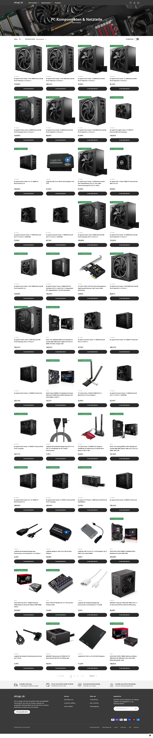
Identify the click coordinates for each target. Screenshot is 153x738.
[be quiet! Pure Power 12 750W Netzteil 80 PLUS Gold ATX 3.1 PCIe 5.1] (124, 59)
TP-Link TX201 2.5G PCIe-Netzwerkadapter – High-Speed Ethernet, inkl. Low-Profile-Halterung (92, 288)
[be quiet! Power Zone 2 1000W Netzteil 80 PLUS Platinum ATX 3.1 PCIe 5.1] (28, 110)
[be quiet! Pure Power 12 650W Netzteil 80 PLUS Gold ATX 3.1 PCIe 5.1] (92, 59)
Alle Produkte (33, 3)
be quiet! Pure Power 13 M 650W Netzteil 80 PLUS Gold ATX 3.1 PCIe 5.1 (92, 131)
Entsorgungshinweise (94, 727)
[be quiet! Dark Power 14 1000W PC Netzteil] (28, 374)
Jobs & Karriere (94, 703)
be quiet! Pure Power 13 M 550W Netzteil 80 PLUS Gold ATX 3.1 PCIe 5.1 (124, 287)
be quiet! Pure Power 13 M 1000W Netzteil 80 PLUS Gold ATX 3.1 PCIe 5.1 (28, 79)
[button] (138, 2)
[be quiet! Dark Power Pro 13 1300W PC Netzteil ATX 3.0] (28, 480)
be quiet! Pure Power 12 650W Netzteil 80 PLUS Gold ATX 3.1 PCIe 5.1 (91, 79)
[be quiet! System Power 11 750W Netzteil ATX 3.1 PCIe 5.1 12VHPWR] (28, 215)
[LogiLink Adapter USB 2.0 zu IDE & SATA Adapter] (60, 532)
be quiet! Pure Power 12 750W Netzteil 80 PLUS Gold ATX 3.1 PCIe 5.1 (123, 79)
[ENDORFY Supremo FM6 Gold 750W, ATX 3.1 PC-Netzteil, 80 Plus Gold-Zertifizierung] (124, 583)
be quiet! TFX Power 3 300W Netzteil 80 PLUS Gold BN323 (92, 501)
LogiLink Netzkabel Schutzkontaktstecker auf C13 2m (28, 657)
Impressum (136, 727)
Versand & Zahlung (69, 703)
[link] (60, 676)
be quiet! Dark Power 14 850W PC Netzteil (123, 500)
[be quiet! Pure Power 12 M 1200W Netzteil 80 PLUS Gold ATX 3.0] (28, 267)
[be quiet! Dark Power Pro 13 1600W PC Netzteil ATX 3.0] (28, 162)
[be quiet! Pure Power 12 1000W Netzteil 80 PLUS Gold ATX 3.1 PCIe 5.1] (124, 215)
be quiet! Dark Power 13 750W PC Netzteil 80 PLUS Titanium (60, 501)
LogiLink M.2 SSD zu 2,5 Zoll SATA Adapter (91, 656)
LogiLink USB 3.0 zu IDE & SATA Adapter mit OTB (60, 182)
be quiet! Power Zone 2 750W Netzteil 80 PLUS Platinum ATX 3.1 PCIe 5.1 (27, 341)
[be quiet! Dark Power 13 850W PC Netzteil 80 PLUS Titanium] (28, 427)
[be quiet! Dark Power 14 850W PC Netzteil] (124, 480)
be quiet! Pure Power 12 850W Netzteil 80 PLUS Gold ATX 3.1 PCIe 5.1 (59, 131)
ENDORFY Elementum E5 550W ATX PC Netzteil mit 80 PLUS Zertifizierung (58, 657)
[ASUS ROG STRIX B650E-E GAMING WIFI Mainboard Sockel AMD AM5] (124, 532)
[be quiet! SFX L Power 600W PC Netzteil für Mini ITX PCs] (124, 162)
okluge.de (20, 727)
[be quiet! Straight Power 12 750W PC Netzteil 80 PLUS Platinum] (124, 110)
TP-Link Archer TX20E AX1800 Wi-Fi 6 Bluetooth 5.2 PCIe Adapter (89, 394)
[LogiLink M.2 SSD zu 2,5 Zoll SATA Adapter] (92, 637)
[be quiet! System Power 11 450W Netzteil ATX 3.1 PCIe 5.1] (92, 320)
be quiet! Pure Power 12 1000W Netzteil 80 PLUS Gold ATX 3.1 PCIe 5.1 (123, 236)
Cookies (116, 727)
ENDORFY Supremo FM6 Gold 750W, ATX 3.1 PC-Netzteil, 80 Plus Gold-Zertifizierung (123, 604)
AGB (130, 727)
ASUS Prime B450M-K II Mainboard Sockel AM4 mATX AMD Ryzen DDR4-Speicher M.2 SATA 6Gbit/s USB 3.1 (59, 395)
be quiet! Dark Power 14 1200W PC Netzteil (124, 340)
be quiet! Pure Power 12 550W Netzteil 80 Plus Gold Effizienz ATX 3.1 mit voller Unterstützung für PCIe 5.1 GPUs (91, 183)
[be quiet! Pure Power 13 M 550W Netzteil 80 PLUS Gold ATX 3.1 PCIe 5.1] (124, 267)
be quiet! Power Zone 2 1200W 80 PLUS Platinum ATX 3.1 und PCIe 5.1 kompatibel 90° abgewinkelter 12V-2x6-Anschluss (59, 288)
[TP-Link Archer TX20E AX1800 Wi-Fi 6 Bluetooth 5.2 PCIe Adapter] (92, 374)
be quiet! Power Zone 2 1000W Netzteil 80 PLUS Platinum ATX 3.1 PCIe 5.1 (27, 131)
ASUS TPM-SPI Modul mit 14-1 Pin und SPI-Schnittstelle (59, 604)
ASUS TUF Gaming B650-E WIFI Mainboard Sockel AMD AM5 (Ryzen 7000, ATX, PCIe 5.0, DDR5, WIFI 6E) (124, 448)
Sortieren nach (30, 39)
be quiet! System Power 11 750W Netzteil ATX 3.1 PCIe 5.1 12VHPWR (27, 236)
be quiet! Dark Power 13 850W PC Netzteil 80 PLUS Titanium (28, 447)
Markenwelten (46, 3)
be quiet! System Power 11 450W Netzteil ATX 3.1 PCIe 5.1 (91, 341)
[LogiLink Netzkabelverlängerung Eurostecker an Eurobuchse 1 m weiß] (92, 583)
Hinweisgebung (94, 706)
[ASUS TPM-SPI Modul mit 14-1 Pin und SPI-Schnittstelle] (60, 583)
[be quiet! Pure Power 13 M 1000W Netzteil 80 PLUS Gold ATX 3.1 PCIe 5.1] (28, 59)
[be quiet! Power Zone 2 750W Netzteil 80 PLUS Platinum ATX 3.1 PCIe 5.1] (28, 320)
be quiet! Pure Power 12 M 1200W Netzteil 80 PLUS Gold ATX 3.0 (28, 287)
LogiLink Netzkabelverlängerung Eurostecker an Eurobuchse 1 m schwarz (27, 552)
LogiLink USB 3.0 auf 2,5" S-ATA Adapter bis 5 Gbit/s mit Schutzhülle (92, 552)
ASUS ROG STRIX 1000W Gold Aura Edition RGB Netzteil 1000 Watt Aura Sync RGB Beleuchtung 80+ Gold (123, 658)
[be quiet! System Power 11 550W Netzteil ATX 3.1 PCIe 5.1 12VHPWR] (124, 374)
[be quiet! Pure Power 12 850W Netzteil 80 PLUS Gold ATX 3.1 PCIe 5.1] (60, 110)
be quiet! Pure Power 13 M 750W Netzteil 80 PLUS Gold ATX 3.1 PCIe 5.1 (60, 79)
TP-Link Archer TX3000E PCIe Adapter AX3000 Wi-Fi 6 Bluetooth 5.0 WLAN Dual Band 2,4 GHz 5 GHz (91, 448)
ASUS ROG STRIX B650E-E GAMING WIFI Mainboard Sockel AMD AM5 (122, 552)
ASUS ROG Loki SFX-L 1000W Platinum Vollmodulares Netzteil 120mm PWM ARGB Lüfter (27, 605)
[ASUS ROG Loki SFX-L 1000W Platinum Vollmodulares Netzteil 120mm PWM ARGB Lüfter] (28, 583)
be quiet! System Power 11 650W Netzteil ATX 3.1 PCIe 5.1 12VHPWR (59, 236)
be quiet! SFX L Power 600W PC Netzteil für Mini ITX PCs (124, 182)
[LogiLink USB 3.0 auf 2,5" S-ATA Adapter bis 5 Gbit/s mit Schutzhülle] (92, 532)
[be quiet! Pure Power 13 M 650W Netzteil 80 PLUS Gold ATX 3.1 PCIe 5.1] (92, 110)
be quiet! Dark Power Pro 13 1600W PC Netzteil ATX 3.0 (26, 182)
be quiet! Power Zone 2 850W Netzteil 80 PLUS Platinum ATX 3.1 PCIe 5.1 (91, 236)
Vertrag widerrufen (22, 712)
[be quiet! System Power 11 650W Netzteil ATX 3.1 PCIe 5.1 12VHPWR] (60, 215)
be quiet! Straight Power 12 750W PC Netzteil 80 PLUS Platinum (121, 131)
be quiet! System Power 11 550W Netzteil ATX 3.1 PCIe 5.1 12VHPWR (123, 394)
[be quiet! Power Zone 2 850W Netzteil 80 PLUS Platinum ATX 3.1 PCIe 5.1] (92, 215)
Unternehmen (94, 699)
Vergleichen (130, 39)
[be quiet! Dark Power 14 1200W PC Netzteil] (124, 320)
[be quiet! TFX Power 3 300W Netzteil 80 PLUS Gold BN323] (92, 480)
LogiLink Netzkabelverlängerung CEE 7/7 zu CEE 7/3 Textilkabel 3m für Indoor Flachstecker (60, 448)
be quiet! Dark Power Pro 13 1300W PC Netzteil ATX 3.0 (26, 501)
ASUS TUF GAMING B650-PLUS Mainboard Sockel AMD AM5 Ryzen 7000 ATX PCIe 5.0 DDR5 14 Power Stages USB (59, 341)
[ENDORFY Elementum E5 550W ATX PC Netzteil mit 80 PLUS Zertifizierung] (60, 637)
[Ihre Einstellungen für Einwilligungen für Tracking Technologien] (150, 735)
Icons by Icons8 (26, 727)
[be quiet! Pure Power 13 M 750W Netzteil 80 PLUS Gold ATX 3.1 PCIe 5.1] (60, 59)
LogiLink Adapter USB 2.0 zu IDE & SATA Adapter (59, 552)
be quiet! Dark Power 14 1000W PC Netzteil (28, 393)
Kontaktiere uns (68, 699)
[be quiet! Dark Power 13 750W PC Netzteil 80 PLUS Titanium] (60, 480)
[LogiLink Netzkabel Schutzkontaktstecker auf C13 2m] (28, 637)
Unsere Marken (68, 706)
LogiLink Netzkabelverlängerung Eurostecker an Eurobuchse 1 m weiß (90, 604)
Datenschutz (123, 727)
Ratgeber (58, 3)
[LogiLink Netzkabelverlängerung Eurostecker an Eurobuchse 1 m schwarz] (28, 532)
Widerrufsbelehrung (106, 727)
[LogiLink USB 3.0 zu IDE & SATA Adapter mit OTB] (60, 162)
